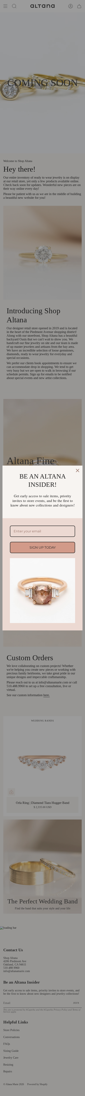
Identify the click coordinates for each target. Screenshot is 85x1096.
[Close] (78, 470)
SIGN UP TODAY (43, 547)
